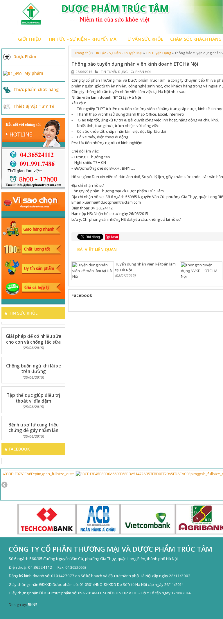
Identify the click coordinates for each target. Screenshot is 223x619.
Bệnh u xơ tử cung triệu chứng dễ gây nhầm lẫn (33, 422)
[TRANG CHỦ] (7, 39)
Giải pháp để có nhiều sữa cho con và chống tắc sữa (33, 333)
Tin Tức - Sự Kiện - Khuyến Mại (118, 53)
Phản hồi (143, 71)
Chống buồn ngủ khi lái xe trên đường (33, 363)
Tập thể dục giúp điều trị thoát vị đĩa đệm (33, 392)
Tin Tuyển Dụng (158, 53)
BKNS (32, 604)
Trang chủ (82, 53)
